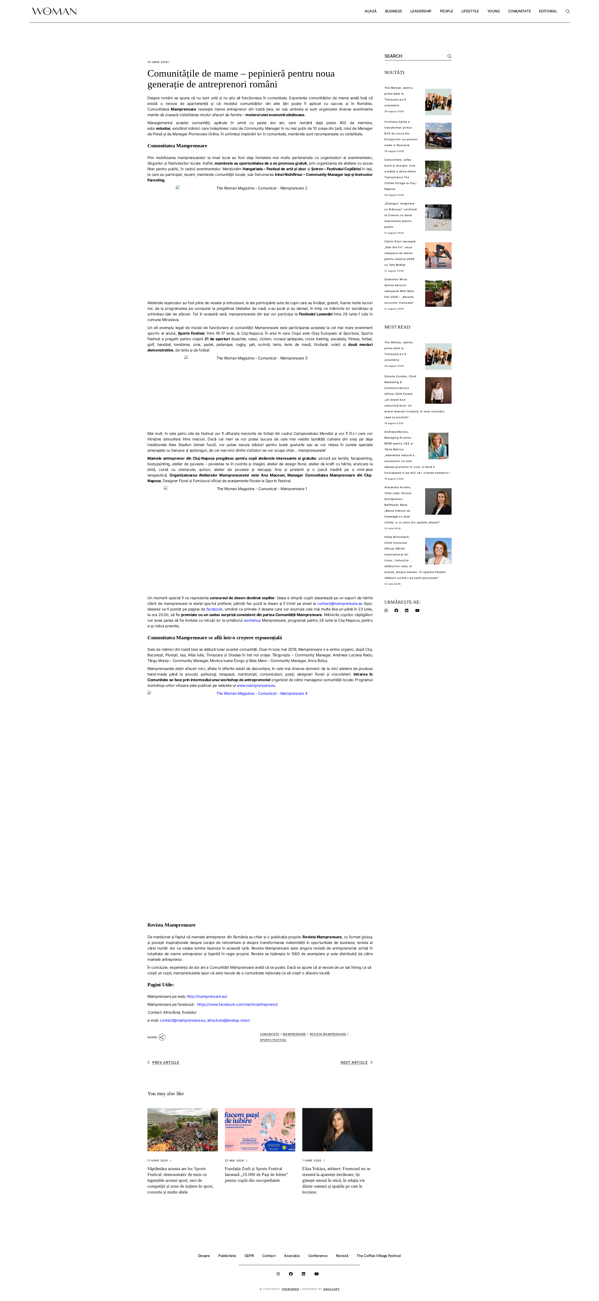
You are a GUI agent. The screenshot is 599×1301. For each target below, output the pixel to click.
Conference (318, 1255)
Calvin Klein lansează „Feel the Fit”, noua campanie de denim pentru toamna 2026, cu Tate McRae (400, 253)
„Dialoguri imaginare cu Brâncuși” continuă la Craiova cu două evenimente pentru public (400, 215)
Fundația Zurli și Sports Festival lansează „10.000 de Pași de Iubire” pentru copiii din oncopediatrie (256, 1174)
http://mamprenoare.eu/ (207, 996)
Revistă (342, 1255)
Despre (204, 1255)
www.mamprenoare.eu (256, 685)
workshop (252, 620)
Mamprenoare (294, 1034)
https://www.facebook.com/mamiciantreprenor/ (237, 1004)
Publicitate (227, 1255)
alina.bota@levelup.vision (228, 1020)
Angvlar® (331, 1289)
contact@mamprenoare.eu (339, 603)
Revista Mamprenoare (328, 1034)
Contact (269, 1255)
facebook (214, 609)
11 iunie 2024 (157, 1160)
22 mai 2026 (234, 1160)
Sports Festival (273, 1040)
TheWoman (290, 1289)
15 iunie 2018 (157, 62)
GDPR (249, 1255)
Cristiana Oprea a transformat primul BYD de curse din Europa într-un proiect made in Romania (401, 133)
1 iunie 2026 (311, 1160)
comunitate (269, 1034)
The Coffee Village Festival (379, 1255)
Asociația (292, 1255)
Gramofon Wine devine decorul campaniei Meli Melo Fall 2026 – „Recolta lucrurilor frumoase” (399, 291)
